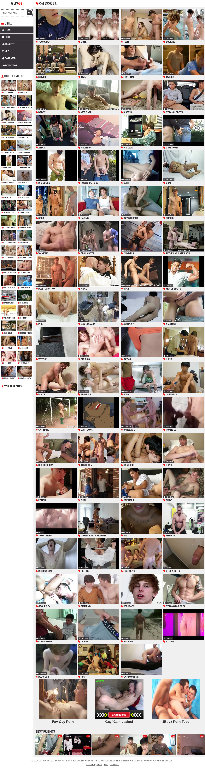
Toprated (10, 58)
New (6, 51)
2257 (106, 764)
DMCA (99, 764)
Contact (114, 764)
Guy (16, 3)
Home (7, 29)
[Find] (29, 12)
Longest (10, 44)
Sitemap (90, 764)
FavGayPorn (12, 65)
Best (7, 37)
